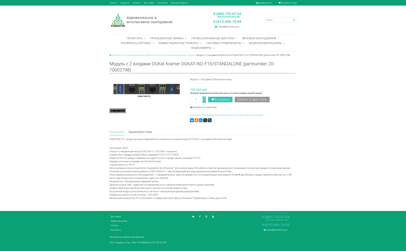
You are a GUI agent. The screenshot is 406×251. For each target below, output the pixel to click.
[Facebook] (200, 216)
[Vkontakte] (193, 216)
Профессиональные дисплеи (212, 38)
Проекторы (134, 38)
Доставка (149, 3)
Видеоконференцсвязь (265, 43)
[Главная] (110, 55)
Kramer (160, 55)
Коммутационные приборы (179, 43)
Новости (124, 3)
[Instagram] (206, 216)
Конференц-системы (136, 43)
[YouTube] (213, 216)
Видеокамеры (201, 47)
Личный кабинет (179, 3)
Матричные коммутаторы (180, 55)
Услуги (113, 3)
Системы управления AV (223, 43)
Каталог (118, 55)
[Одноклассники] (196, 120)
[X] (205, 120)
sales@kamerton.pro (228, 27)
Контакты (162, 3)
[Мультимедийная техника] (154, 20)
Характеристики (140, 132)
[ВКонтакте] (192, 120)
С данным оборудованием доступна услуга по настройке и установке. (226, 115)
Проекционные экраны (166, 38)
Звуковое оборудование (259, 38)
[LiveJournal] (210, 120)
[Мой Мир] (201, 120)
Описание (116, 132)
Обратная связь (119, 221)
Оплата (137, 3)
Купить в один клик (252, 99)
